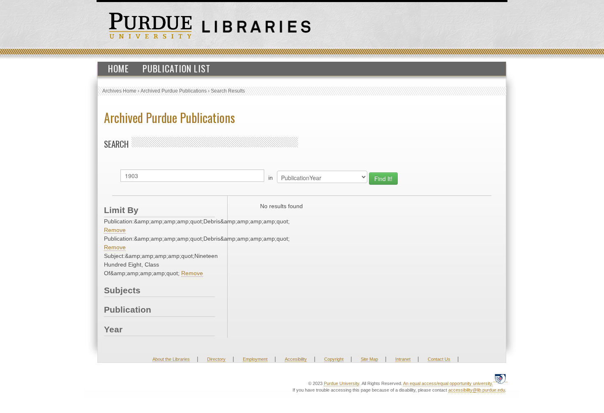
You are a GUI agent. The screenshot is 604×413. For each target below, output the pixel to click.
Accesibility (296, 359)
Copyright (333, 359)
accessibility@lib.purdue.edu (476, 389)
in (270, 177)
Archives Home (119, 91)
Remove (115, 230)
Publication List (176, 68)
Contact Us (439, 359)
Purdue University (341, 383)
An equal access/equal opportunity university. (448, 383)
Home (118, 68)
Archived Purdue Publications (174, 91)
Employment (255, 359)
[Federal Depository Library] (500, 378)
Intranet (402, 359)
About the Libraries (171, 359)
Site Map (369, 359)
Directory (216, 359)
